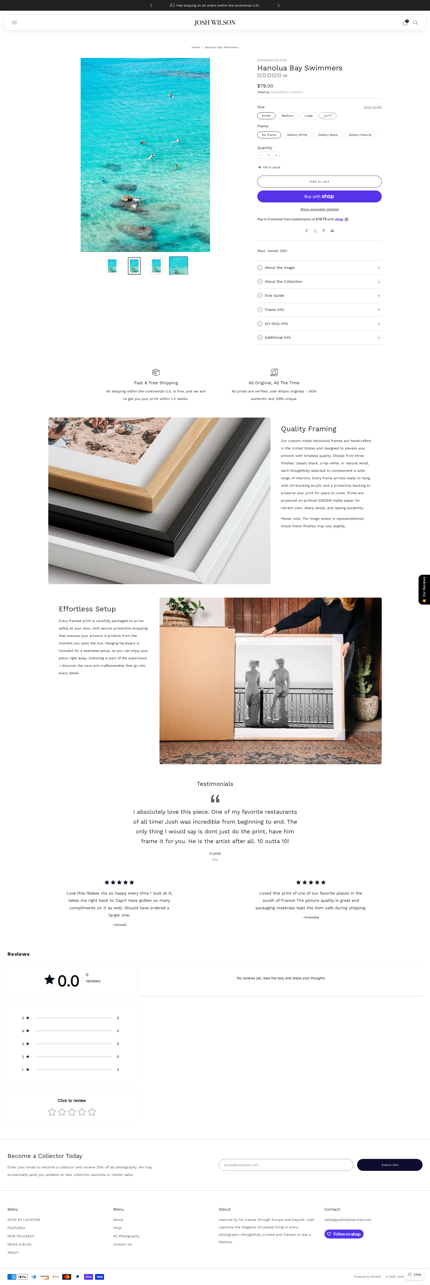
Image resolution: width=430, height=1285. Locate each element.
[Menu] (14, 22)
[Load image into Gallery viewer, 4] (178, 265)
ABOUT (13, 1252)
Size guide (373, 107)
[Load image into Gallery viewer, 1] (112, 265)
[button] (72, 1017)
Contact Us (122, 1244)
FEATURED (16, 1228)
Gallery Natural (360, 135)
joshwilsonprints (272, 60)
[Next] (278, 5)
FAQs (117, 1228)
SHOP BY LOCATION (23, 1220)
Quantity (264, 147)
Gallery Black (328, 135)
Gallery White (297, 135)
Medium (288, 115)
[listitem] (213, 5)
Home (196, 47)
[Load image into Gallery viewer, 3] (156, 265)
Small (266, 115)
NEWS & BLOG (19, 1244)
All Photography (126, 1236)
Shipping (263, 92)
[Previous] (151, 5)
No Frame (269, 135)
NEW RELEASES (20, 1236)
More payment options (320, 209)
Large (309, 115)
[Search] (415, 22)
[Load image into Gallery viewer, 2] (134, 265)
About (118, 1220)
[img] (269, 76)
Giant (328, 115)
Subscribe (395, 1264)
